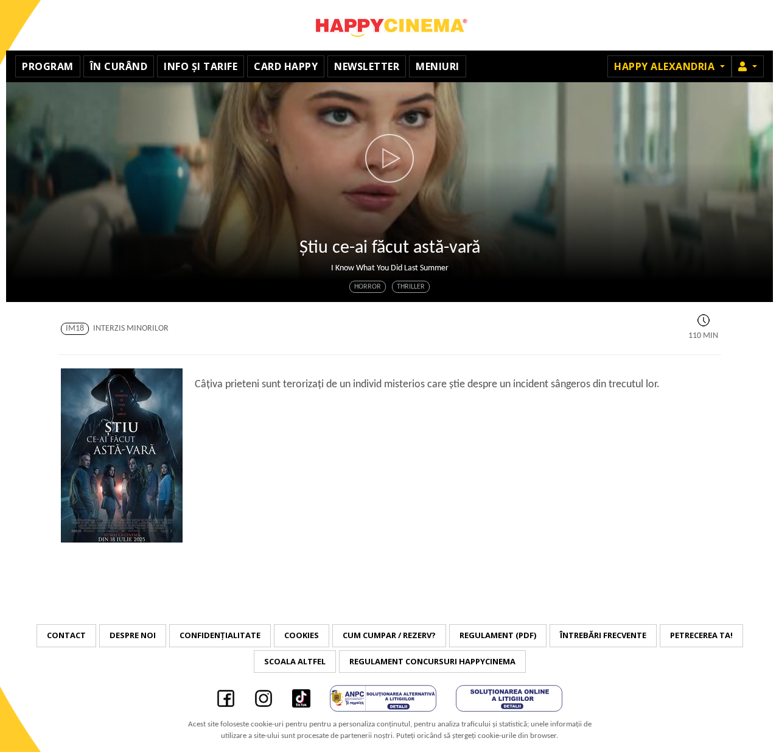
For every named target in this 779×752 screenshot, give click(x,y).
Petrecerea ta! (701, 635)
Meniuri (437, 66)
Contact (66, 635)
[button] (748, 66)
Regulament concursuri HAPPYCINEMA (432, 661)
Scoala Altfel (295, 661)
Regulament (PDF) (497, 635)
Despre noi (133, 635)
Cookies (301, 635)
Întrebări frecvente (603, 635)
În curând (119, 66)
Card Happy (286, 66)
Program (48, 66)
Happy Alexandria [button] (666, 66)
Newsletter (366, 66)
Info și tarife (200, 66)
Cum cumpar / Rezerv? (389, 635)
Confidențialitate (220, 635)
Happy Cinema (389, 25)
